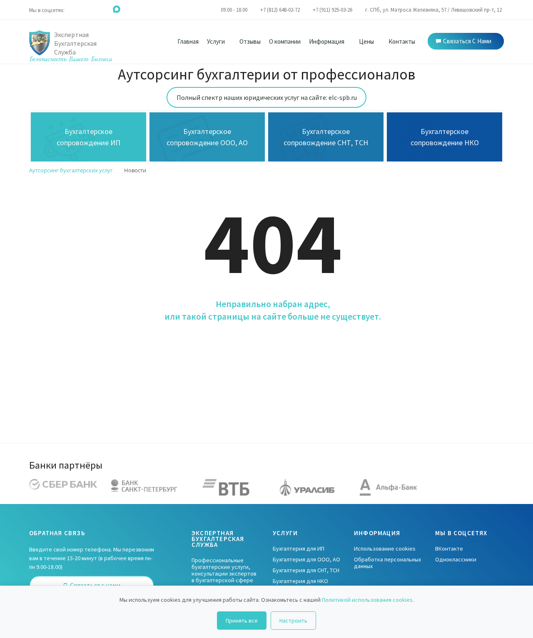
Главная (188, 41)
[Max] (116, 9)
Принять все (242, 620)
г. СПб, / (433, 9)
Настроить (293, 620)
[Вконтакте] (72, 9)
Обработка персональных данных (387, 563)
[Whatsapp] (94, 9)
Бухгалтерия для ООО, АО (306, 559)
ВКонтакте (449, 548)
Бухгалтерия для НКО (300, 581)
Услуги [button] (216, 41)
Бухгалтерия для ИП (298, 548)
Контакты (402, 41)
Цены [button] (367, 41)
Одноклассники (455, 559)
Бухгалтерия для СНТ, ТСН (306, 570)
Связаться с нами (467, 41)
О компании (285, 41)
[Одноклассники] (83, 9)
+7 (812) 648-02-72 (280, 9)
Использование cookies (385, 548)
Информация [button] (327, 41)
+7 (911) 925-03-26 (332, 9)
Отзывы (250, 41)
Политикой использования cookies (367, 599)
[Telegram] (106, 9)
